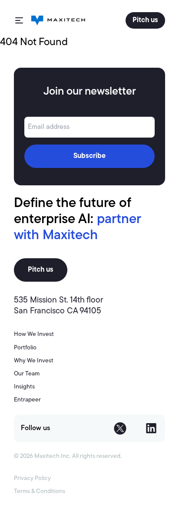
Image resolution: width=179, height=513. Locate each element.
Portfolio (25, 348)
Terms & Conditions (39, 491)
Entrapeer (27, 400)
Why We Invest (33, 361)
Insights (24, 387)
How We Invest (34, 334)
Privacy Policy (32, 478)
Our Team (27, 374)
